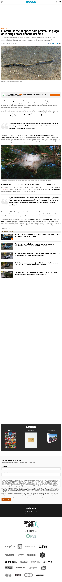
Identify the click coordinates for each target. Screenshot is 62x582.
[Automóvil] (9, 555)
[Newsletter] (31, 440)
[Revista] (10, 440)
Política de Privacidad (45, 482)
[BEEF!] (18, 575)
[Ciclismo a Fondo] (8, 568)
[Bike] (21, 568)
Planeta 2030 (4, 28)
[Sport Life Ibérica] (31, 524)
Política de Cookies (55, 482)
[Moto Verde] (20, 555)
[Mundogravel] (40, 575)
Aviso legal (35, 514)
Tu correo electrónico (7, 472)
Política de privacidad (28, 514)
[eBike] (8, 575)
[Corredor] (10, 562)
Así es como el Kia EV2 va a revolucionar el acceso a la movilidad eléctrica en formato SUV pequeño (34, 245)
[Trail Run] (35, 562)
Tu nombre (4, 466)
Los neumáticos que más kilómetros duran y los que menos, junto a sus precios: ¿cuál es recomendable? (36, 273)
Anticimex (5, 189)
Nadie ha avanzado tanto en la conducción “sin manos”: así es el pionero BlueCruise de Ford (37, 235)
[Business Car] (30, 546)
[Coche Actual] (20, 546)
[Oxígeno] (33, 567)
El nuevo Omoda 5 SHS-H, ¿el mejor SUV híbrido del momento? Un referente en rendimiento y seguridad (37, 254)
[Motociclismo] (31, 555)
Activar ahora (54, 95)
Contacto (21, 514)
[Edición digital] (52, 438)
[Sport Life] (42, 555)
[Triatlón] (24, 562)
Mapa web (40, 514)
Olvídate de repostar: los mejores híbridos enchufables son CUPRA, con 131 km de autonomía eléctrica (36, 264)
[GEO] (29, 575)
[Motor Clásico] (43, 547)
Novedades (10, 244)
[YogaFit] (47, 562)
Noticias (10, 234)
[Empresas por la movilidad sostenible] (31, 536)
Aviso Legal (37, 482)
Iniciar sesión (57, 2)
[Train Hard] (43, 568)
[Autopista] (31, 2)
